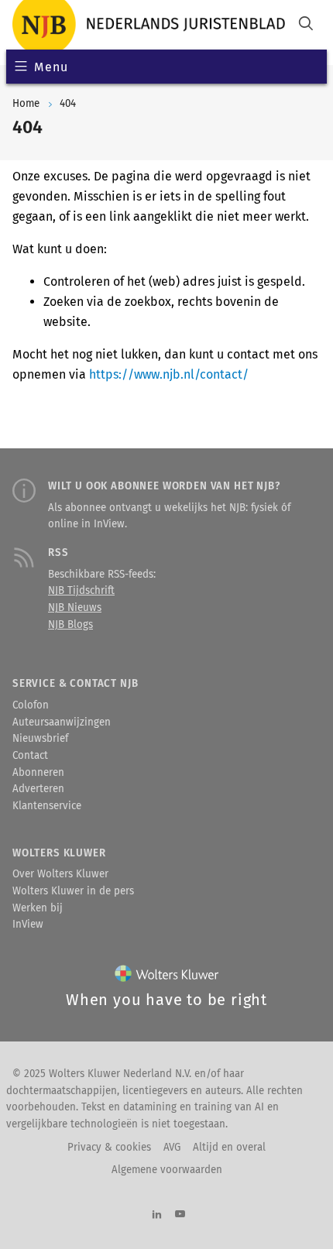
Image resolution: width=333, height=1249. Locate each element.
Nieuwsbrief (40, 739)
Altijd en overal (229, 1147)
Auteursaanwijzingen (61, 722)
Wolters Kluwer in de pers (73, 891)
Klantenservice (46, 806)
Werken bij (37, 908)
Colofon (30, 705)
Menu (50, 67)
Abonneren (38, 773)
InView (27, 924)
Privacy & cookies (109, 1147)
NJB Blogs (70, 625)
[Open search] (306, 25)
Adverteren (38, 789)
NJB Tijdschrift (81, 591)
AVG (171, 1147)
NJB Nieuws (74, 608)
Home (25, 104)
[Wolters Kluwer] (166, 977)
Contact (30, 756)
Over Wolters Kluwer (60, 874)
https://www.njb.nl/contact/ (169, 374)
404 (68, 104)
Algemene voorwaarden (167, 1170)
